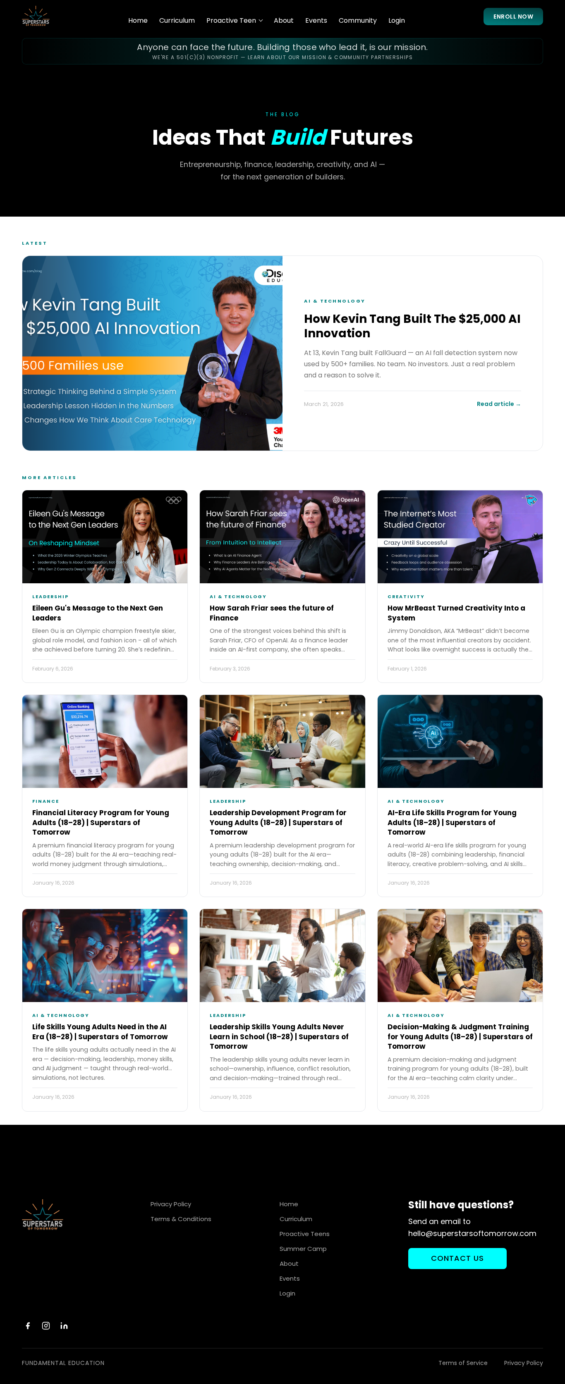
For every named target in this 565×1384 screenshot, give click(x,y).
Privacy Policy (171, 1204)
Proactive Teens (305, 1233)
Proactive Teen (231, 20)
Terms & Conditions (181, 1219)
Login (396, 20)
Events (316, 20)
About (284, 20)
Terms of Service (463, 1363)
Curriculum (177, 20)
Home (138, 20)
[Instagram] (46, 1326)
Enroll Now (513, 16)
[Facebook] (28, 1326)
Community (358, 20)
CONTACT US (457, 1258)
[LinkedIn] (64, 1326)
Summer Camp (303, 1248)
